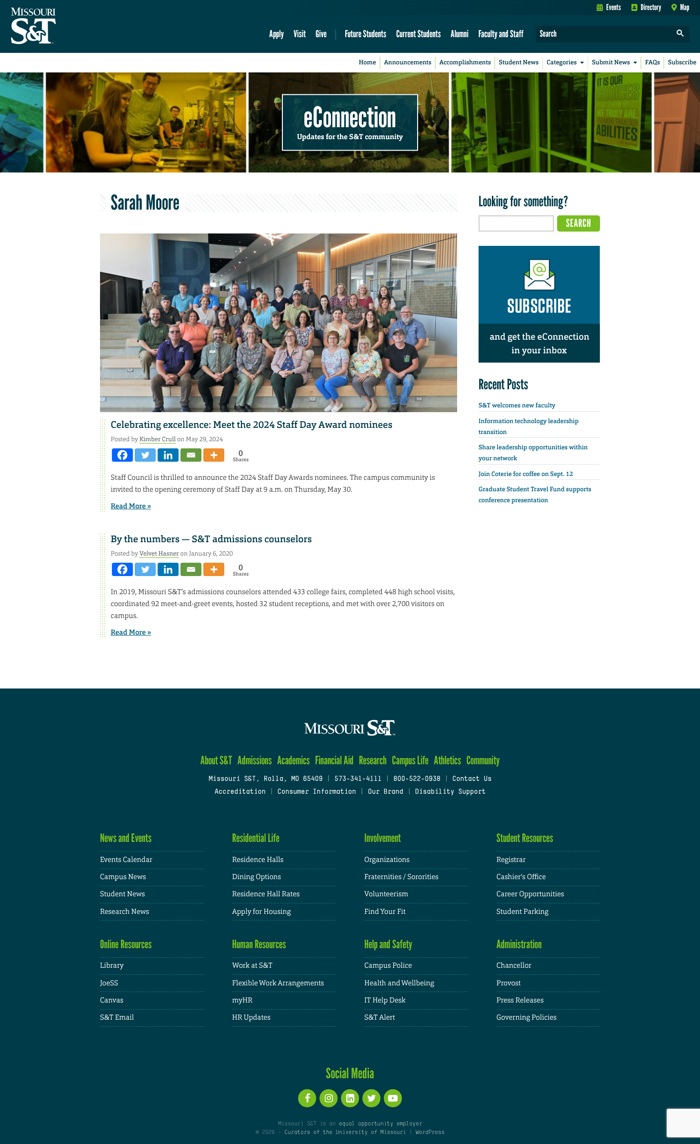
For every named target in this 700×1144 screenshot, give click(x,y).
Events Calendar (126, 859)
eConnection (350, 117)
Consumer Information (316, 792)
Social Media (350, 1073)
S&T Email (117, 1017)
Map (684, 7)
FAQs (652, 63)
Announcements (407, 63)
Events (613, 7)
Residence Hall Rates (266, 894)
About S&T (216, 760)
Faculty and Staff (501, 34)
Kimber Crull (158, 439)
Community (483, 760)
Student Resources (525, 838)
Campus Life (410, 760)
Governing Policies (527, 1017)
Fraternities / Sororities (401, 876)
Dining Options (256, 876)
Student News (519, 63)
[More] (213, 455)
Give (321, 34)
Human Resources (259, 944)
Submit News (611, 63)
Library (112, 965)
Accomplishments (465, 63)
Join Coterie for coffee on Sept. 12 (526, 474)
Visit (300, 34)
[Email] (190, 455)
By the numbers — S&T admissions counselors (211, 539)
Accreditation (239, 792)
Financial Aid (334, 760)
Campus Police (388, 965)
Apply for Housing (261, 911)
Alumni (459, 34)
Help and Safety (388, 944)
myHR (242, 1000)
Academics (293, 760)
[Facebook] (122, 455)
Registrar (511, 859)
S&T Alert (379, 1017)
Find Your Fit (385, 911)
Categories (562, 63)
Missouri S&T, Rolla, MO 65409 (265, 779)
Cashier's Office (521, 876)
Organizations (387, 859)
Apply (276, 34)
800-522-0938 (416, 779)
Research (373, 760)
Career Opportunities (530, 894)
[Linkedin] (168, 455)
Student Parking (523, 911)
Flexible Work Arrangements (278, 983)
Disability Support (450, 792)
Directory (651, 7)
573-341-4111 (357, 779)
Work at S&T (252, 965)
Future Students (365, 34)
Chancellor (514, 965)
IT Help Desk (384, 1000)
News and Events (125, 838)
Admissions (255, 760)
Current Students (418, 34)
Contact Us (472, 779)
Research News (124, 911)
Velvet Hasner (159, 553)
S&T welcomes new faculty (517, 406)
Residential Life (256, 838)
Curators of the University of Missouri (345, 1132)
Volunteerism (386, 894)
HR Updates (251, 1017)
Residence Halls (258, 859)
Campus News (123, 876)
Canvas (111, 1000)
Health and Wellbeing (399, 983)
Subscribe (682, 63)
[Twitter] (145, 455)
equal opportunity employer (380, 1124)
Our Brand (385, 792)
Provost (509, 983)
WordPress (430, 1132)
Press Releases (520, 1000)
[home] (63, 27)
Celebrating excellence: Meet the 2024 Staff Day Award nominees (251, 425)
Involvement (382, 838)
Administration (519, 944)
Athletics (447, 760)
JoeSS (109, 983)
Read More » (131, 506)
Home (367, 63)
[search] (680, 34)
